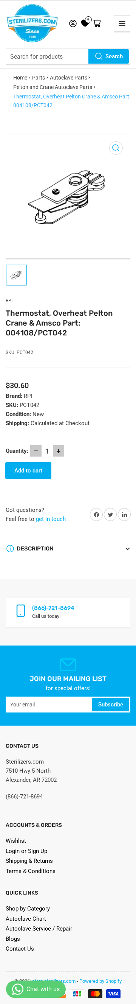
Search (114, 56)
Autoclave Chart (26, 918)
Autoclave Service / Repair (39, 928)
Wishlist (16, 840)
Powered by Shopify (100, 981)
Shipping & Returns (29, 860)
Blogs (13, 938)
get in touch (51, 519)
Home (20, 78)
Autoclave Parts (68, 78)
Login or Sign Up (26, 851)
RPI (9, 300)
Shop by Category (28, 908)
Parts (38, 78)
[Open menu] (122, 23)
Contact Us (20, 948)
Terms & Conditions (31, 871)
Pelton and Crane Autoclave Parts (52, 87)
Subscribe (110, 704)
